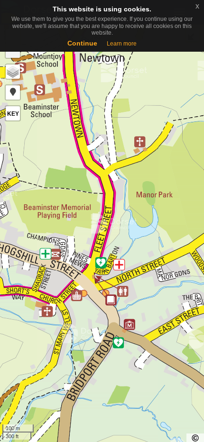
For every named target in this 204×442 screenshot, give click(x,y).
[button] (13, 92)
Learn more (122, 43)
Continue (82, 43)
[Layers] (13, 71)
